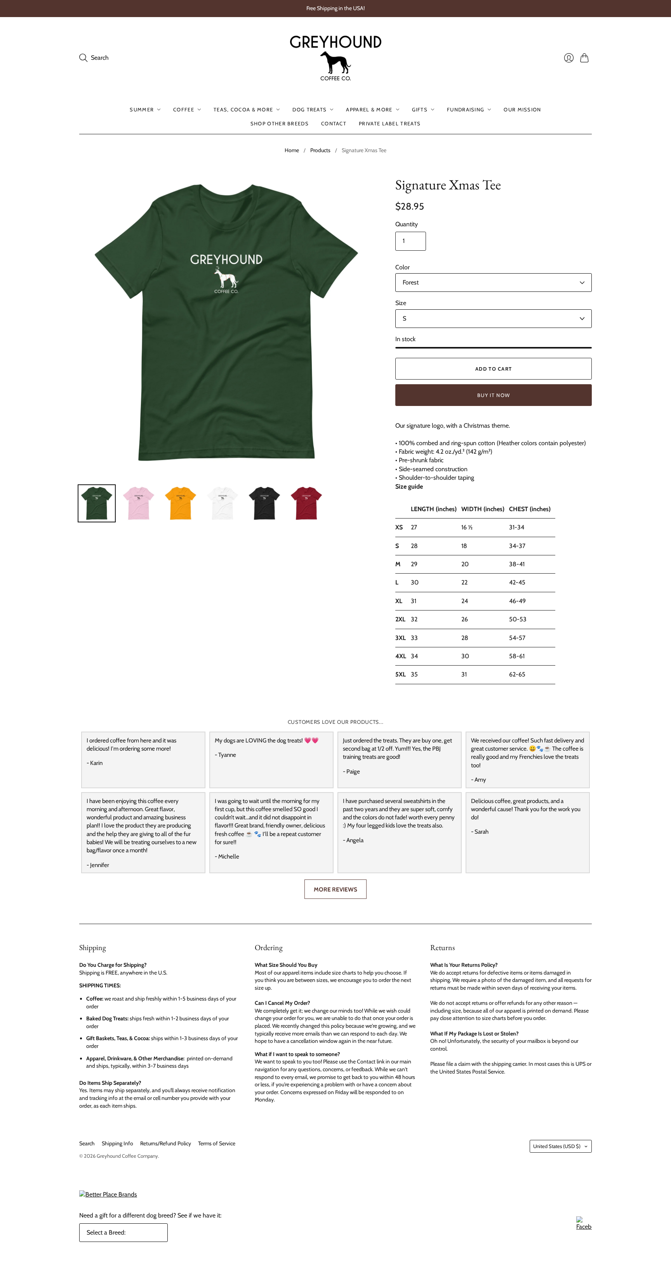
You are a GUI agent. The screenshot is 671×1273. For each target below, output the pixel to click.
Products (320, 150)
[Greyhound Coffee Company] (335, 58)
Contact (333, 123)
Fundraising (465, 109)
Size (400, 303)
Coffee (183, 109)
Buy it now (493, 395)
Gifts (420, 109)
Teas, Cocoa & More (243, 109)
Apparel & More (369, 109)
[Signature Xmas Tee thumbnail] (96, 503)
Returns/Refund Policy (165, 1143)
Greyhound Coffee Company (127, 1156)
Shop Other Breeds (279, 123)
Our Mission (522, 109)
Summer (142, 109)
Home (292, 150)
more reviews (335, 889)
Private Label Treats (390, 123)
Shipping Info (117, 1143)
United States (557, 1146)
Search (87, 1143)
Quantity (406, 224)
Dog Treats (309, 109)
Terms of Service (216, 1143)
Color (402, 267)
